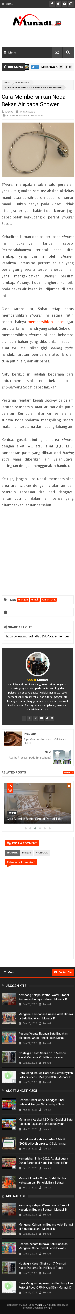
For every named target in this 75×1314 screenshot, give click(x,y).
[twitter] (24, 718)
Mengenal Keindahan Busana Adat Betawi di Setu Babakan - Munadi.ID (46, 1016)
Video (25, 67)
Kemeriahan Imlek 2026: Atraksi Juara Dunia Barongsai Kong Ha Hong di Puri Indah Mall (43, 1163)
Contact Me (65, 972)
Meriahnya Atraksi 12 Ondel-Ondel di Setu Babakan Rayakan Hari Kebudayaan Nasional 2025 (46, 1124)
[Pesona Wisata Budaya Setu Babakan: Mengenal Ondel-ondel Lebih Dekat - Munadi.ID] (9, 1038)
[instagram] (35, 718)
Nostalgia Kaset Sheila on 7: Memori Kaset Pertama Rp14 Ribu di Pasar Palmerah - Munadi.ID (42, 1057)
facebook (42, 852)
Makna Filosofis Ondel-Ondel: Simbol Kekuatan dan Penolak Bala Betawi (42, 1180)
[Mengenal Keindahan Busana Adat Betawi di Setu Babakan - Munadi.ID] (9, 1018)
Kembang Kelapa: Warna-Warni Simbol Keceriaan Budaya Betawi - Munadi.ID (44, 997)
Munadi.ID (40, 1305)
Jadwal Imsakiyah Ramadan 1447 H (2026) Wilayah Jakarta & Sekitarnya (42, 1141)
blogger (12, 852)
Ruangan (12, 115)
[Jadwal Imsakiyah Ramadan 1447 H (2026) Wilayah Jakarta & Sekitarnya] (9, 1143)
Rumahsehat (22, 83)
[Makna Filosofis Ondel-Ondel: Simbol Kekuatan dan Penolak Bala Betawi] (9, 1182)
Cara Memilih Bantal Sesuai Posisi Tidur (35, 819)
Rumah (23, 115)
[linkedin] (52, 718)
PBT (49, 1307)
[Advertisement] (38, 38)
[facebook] (29, 718)
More (67, 772)
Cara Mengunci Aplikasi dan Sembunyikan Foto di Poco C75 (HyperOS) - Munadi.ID (46, 1075)
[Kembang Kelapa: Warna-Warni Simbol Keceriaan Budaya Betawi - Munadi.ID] (9, 999)
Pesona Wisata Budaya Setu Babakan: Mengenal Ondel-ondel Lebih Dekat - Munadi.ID (43, 1038)
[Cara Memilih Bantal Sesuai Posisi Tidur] (37, 803)
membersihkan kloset (46, 322)
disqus (26, 852)
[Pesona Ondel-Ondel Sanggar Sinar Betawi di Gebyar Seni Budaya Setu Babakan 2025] (9, 1104)
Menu (9, 4)
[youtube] (41, 718)
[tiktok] (47, 718)
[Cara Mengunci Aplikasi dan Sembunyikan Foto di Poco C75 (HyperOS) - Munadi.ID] (9, 1077)
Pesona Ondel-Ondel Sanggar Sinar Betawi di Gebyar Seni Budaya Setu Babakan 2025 (41, 1104)
